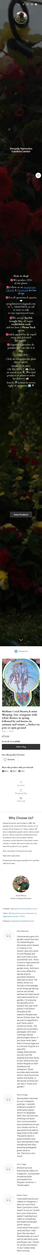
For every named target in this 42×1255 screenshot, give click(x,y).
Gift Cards (21, 801)
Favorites (21, 785)
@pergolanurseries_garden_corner (24, 909)
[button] (10, 759)
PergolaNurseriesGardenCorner (22, 921)
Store (4, 731)
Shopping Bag (21, 793)
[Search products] (38, 175)
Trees (11, 731)
